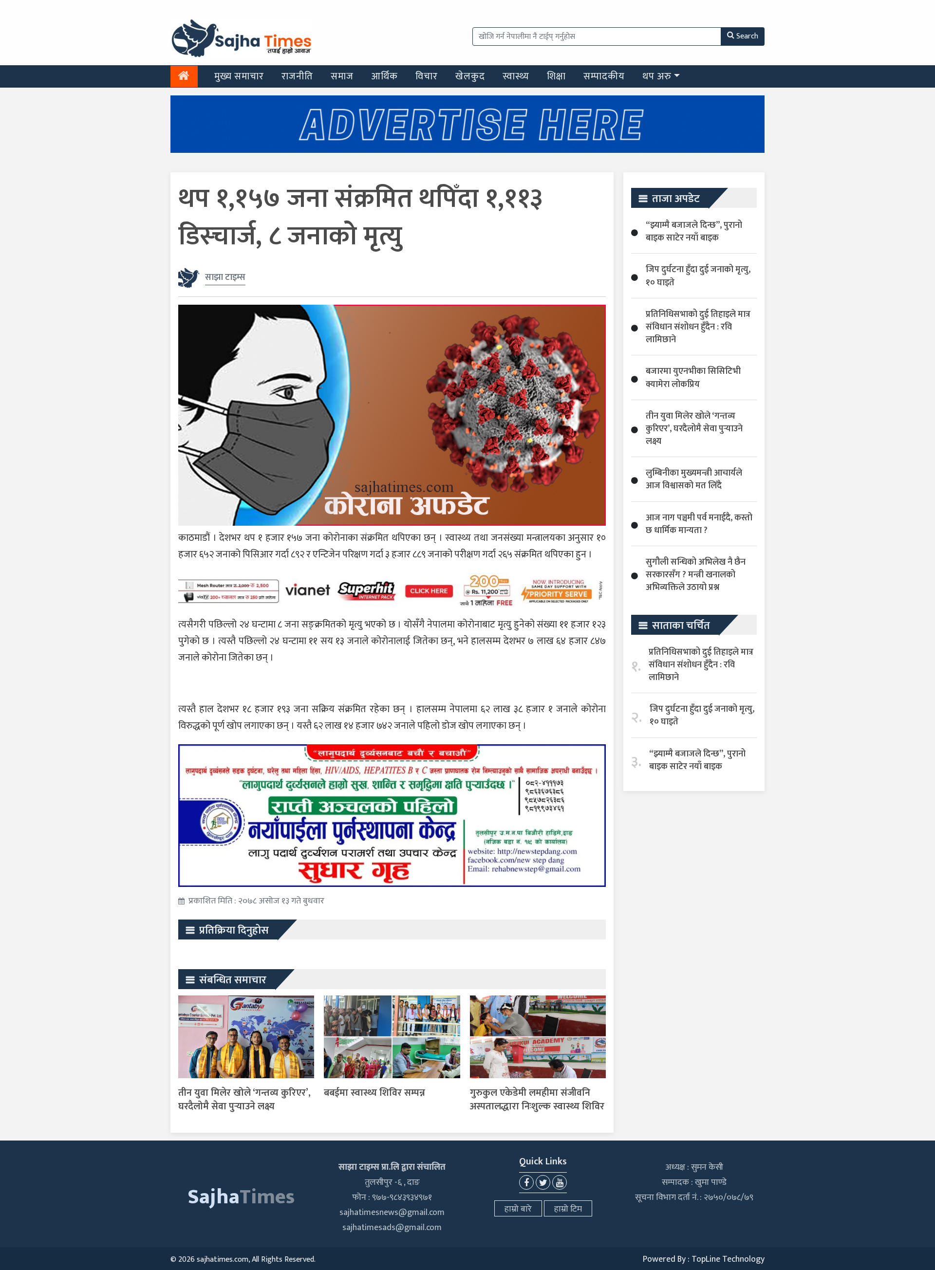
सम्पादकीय (604, 76)
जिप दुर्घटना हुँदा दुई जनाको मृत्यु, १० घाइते (698, 276)
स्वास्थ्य (516, 76)
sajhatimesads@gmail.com (392, 1227)
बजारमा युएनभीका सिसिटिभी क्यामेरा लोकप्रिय (693, 377)
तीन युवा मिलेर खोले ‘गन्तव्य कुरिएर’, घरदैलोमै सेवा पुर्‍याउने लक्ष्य (244, 1100)
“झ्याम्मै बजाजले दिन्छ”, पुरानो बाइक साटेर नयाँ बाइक (694, 231)
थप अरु (657, 76)
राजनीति (297, 76)
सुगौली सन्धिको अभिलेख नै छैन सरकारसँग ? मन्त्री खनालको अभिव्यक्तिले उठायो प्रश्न (696, 575)
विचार (426, 76)
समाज (342, 76)
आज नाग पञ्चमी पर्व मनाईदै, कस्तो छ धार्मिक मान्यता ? (699, 524)
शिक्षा (556, 76)
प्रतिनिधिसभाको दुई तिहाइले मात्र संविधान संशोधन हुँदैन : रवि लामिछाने (698, 327)
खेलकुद (470, 76)
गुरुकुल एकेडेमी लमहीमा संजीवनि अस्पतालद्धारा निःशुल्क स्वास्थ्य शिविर (537, 1100)
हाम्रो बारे (518, 1209)
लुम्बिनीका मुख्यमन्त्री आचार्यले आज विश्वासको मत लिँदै (694, 479)
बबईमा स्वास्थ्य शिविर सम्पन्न (374, 1093)
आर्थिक (384, 76)
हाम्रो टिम (568, 1209)
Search (747, 36)
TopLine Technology (728, 1259)
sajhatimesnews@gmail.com (392, 1212)
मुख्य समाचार (239, 76)
